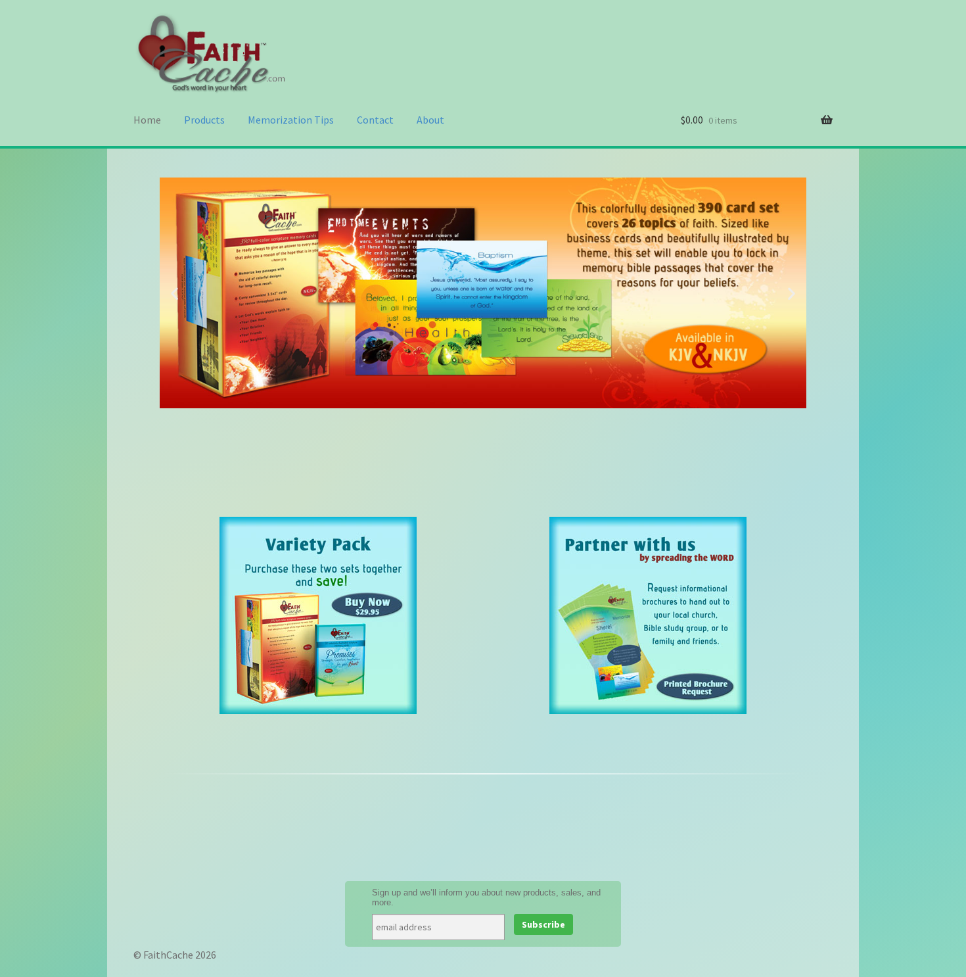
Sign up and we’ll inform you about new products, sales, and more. (486, 897)
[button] (174, 293)
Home (147, 119)
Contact (375, 119)
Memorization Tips (291, 119)
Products (204, 119)
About (430, 119)
